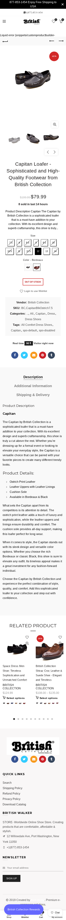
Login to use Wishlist (35, 291)
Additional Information (33, 386)
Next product (60, 41)
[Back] (5, 41)
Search (7, 782)
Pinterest (42, 355)
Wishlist (55, 20)
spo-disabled (47, 330)
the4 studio (38, 900)
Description (33, 377)
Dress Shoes (33, 319)
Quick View (27, 643)
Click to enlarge (54, 124)
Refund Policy (11, 793)
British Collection (38, 302)
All (31, 313)
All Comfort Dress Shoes (36, 324)
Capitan (40, 313)
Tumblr (51, 355)
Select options (16, 698)
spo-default (30, 330)
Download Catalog (14, 804)
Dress (51, 313)
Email (33, 355)
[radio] (11, 242)
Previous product (52, 41)
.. (27, 313)
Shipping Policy (12, 788)
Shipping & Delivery (33, 395)
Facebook (14, 355)
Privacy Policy (11, 798)
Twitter (24, 355)
